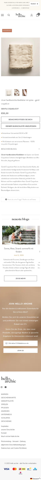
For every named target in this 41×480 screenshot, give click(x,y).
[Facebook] (6, 387)
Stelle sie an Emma (29, 199)
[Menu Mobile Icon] (2, 15)
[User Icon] (32, 15)
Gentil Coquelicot (10, 109)
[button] (35, 478)
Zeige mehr (20, 278)
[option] (20, 57)
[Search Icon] (9, 15)
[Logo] (20, 15)
